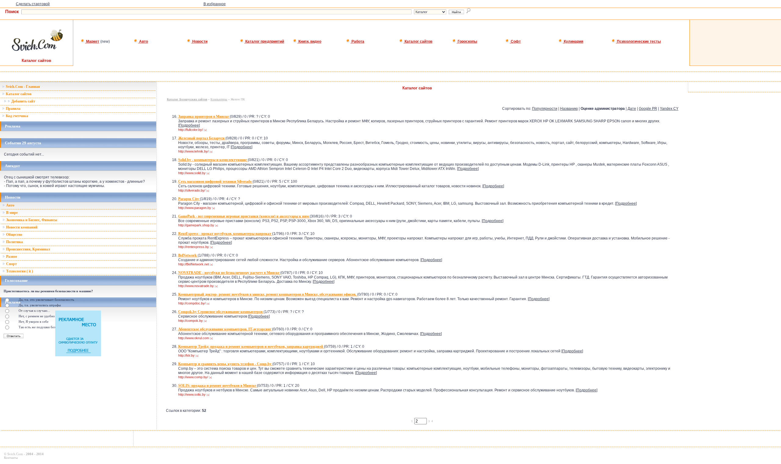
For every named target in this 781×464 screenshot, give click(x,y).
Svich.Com (15, 454)
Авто (143, 41)
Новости (199, 41)
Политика (14, 242)
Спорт (11, 264)
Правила (12, 108)
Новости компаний (21, 227)
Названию (569, 108)
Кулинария (573, 41)
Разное (11, 256)
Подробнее (189, 125)
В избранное (214, 4)
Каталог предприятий (264, 41)
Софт (515, 41)
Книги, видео (309, 41)
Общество (13, 234)
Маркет (92, 41)
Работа (357, 41)
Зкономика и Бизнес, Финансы (31, 220)
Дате (632, 108)
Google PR (648, 108)
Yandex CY (669, 108)
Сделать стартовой (33, 4)
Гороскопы (467, 41)
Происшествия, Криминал (27, 249)
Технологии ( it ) (19, 271)
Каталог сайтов (418, 41)
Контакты (11, 457)
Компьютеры (219, 99)
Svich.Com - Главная (22, 87)
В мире (11, 212)
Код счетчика (16, 116)
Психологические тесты (638, 41)
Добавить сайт (22, 101)
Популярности (544, 108)
